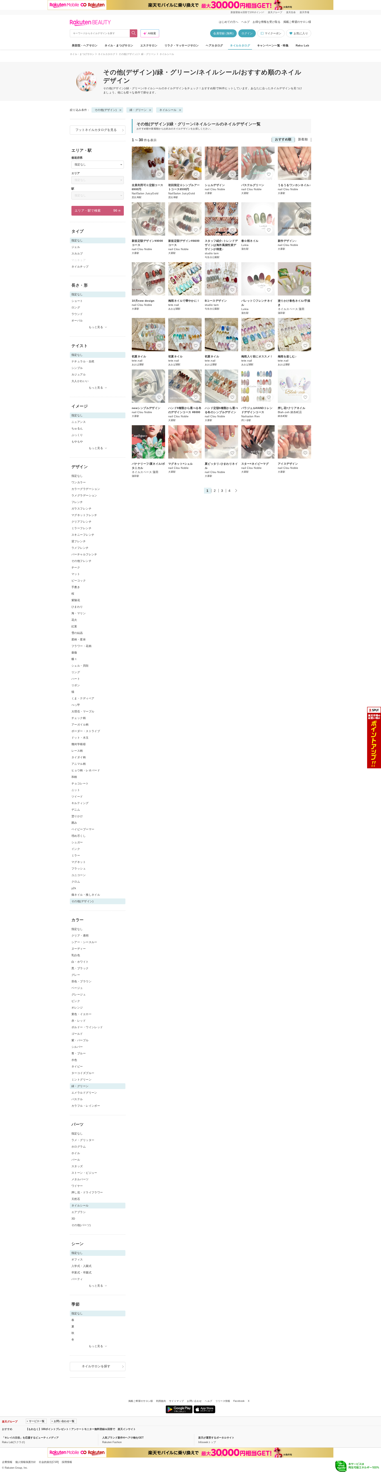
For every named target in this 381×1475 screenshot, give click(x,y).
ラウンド (77, 314)
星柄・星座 (78, 639)
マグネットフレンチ (84, 515)
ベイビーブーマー (82, 829)
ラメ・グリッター (82, 1140)
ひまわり (77, 606)
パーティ (77, 1279)
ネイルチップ (80, 266)
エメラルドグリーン (84, 1092)
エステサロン (149, 45)
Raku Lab (302, 45)
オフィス (77, 1259)
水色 (74, 1059)
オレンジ (77, 1007)
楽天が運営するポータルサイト (216, 1437)
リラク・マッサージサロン (182, 45)
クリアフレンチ (81, 521)
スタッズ (77, 1166)
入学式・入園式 (81, 1266)
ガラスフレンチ (81, 508)
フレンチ (77, 502)
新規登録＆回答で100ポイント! (247, 12)
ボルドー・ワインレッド (87, 1027)
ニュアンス (78, 421)
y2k (73, 888)
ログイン (247, 33)
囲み (74, 822)
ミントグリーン (81, 1079)
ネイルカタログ (240, 45)
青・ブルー (78, 1053)
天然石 (75, 1199)
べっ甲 (75, 704)
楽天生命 (291, 12)
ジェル (75, 247)
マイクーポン (273, 33)
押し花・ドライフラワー (87, 1192)
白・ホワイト (80, 961)
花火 (74, 619)
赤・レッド (78, 1020)
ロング (75, 307)
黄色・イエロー (81, 1014)
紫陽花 (75, 600)
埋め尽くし (78, 835)
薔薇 (74, 652)
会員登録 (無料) (223, 33)
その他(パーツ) (81, 1225)
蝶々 (74, 659)
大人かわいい (80, 381)
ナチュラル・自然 (82, 361)
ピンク (75, 1001)
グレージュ (78, 994)
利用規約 (161, 1401)
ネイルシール (168, 109)
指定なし (77, 475)
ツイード (77, 796)
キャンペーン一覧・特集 (273, 45)
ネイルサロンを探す (96, 1366)
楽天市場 (304, 12)
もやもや (77, 441)
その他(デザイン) (128, 54)
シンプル (77, 367)
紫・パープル (80, 1040)
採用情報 (67, 1462)
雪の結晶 (77, 632)
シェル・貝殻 (80, 665)
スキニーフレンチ (82, 534)
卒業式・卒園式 (81, 1272)
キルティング (80, 803)
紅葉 (74, 626)
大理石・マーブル (82, 711)
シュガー (77, 842)
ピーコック (78, 580)
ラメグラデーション (84, 495)
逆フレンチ (78, 541)
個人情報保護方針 (25, 1462)
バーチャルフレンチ (84, 554)
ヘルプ (245, 21)
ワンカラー (78, 482)
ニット (75, 790)
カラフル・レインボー (85, 1105)
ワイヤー (77, 1185)
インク (75, 848)
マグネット (78, 862)
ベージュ (77, 987)
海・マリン (78, 613)
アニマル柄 (78, 763)
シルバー (77, 1046)
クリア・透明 (80, 935)
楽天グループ (275, 12)
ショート (77, 300)
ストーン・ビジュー (84, 1172)
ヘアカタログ (214, 45)
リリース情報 (223, 1401)
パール (75, 1159)
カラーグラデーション (85, 488)
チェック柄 (78, 718)
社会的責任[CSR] (49, 1462)
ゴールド (77, 1033)
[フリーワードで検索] (134, 33)
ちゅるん (77, 428)
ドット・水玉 (80, 737)
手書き (75, 587)
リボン (75, 685)
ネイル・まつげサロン (119, 45)
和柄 (74, 776)
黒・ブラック (80, 968)
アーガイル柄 (80, 724)
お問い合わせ (194, 1401)
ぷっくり (77, 435)
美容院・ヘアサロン (85, 45)
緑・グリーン (148, 54)
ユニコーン (78, 875)
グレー (75, 974)
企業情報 (7, 1462)
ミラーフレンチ (81, 528)
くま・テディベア (82, 698)
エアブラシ (78, 1212)
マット (75, 574)
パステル (77, 1099)
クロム (75, 881)
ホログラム (78, 1146)
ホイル (75, 1153)
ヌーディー (78, 948)
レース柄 (77, 750)
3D (73, 1218)
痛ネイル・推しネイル (85, 894)
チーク (75, 567)
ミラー (75, 855)
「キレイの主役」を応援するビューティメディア (30, 1437)
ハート (75, 678)
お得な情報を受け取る (266, 21)
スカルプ (77, 253)
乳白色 (75, 955)
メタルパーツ (80, 1179)
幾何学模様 (78, 744)
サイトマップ (176, 1401)
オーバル (77, 320)
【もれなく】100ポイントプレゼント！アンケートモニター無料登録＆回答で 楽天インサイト (81, 1429)
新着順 (303, 139)
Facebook (239, 1401)
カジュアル (78, 374)
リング (75, 672)
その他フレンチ (81, 560)
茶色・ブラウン (81, 981)
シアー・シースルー (84, 942)
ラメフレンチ (80, 547)
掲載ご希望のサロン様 (297, 21)
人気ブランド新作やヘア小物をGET (123, 1437)
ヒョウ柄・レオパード (85, 770)
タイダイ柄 (78, 757)
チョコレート (80, 783)
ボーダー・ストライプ (85, 731)
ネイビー (77, 1066)
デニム (75, 809)
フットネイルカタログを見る (96, 129)
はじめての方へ (228, 21)
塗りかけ (77, 816)
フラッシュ (78, 868)
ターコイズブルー (82, 1073)
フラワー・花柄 (81, 646)
